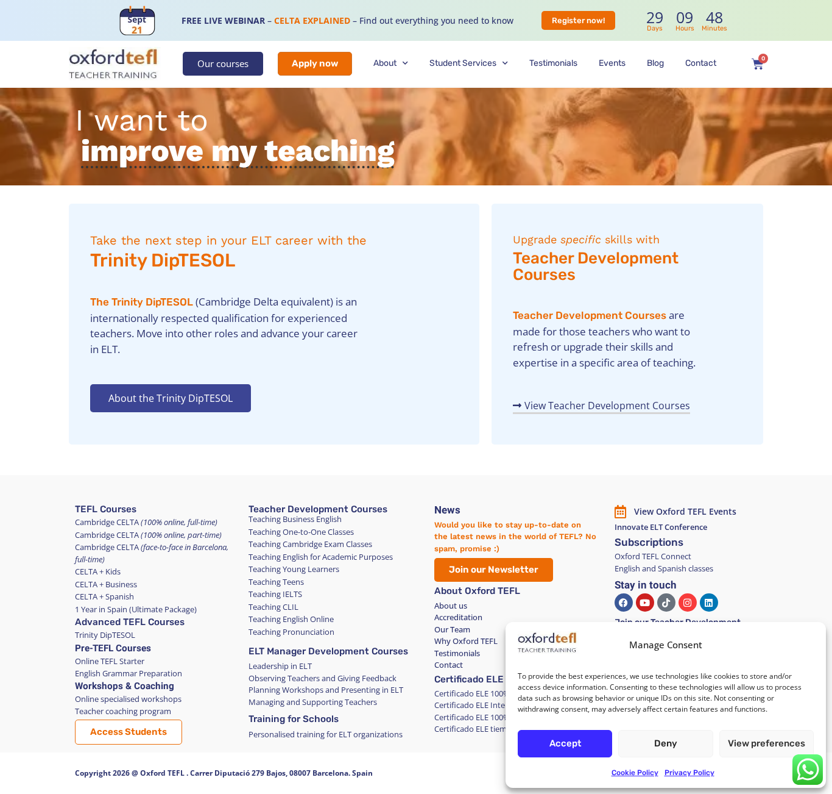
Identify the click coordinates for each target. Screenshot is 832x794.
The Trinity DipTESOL (141, 302)
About (385, 63)
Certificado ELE (469, 679)
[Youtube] (645, 602)
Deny (665, 743)
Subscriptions (649, 542)
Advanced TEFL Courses (130, 622)
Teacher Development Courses (596, 266)
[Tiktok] (666, 602)
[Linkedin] (709, 602)
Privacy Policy (689, 772)
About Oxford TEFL (477, 590)
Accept (565, 743)
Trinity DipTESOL (162, 260)
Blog (655, 63)
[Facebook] (624, 602)
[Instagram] (688, 602)
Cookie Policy (635, 772)
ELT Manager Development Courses (328, 651)
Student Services (462, 63)
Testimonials (553, 63)
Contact (700, 63)
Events (612, 63)
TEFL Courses (105, 509)
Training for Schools (294, 719)
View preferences (766, 743)
